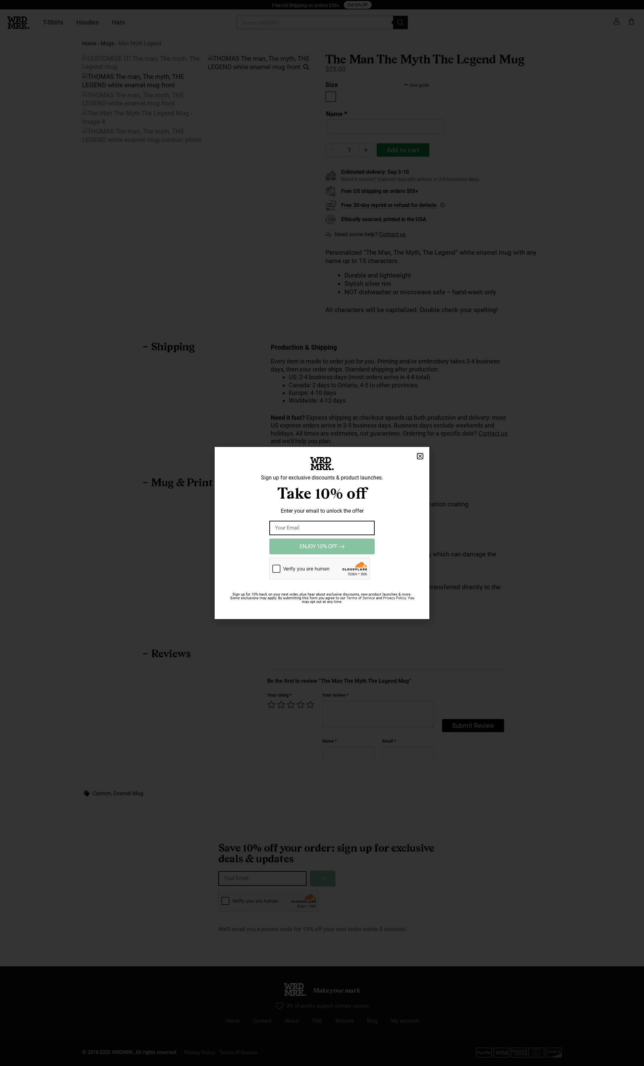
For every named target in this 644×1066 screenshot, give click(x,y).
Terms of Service (360, 598)
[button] (420, 456)
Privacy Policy (394, 598)
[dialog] (322, 533)
